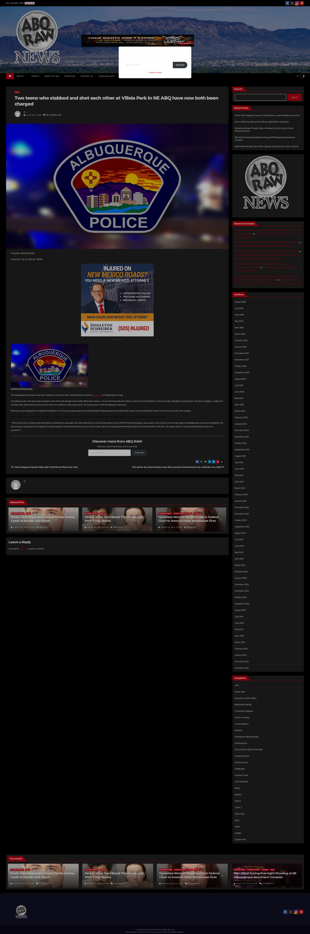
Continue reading (155, 72)
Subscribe (180, 65)
